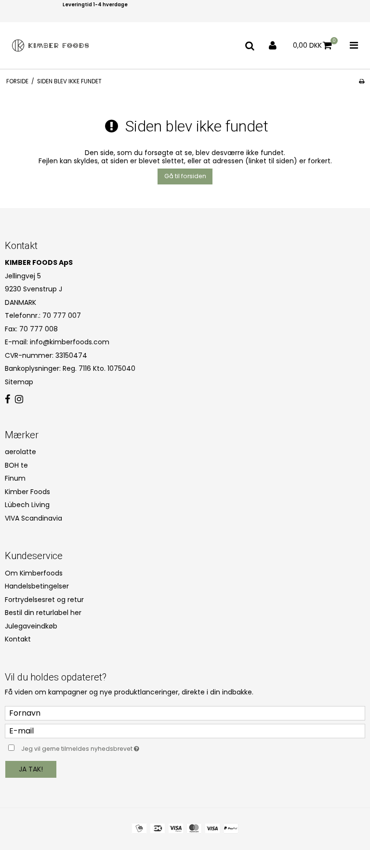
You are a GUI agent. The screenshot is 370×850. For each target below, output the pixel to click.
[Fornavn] (185, 712)
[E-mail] (185, 730)
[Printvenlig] (361, 81)
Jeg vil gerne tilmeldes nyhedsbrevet (104, 747)
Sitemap (19, 382)
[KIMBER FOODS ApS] (50, 45)
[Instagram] (19, 399)
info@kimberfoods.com (69, 342)
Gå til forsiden (185, 176)
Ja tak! (31, 769)
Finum (15, 478)
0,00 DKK (314, 44)
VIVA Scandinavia (33, 518)
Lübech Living (27, 505)
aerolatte (20, 452)
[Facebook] (7, 399)
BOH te (16, 465)
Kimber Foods (27, 492)
